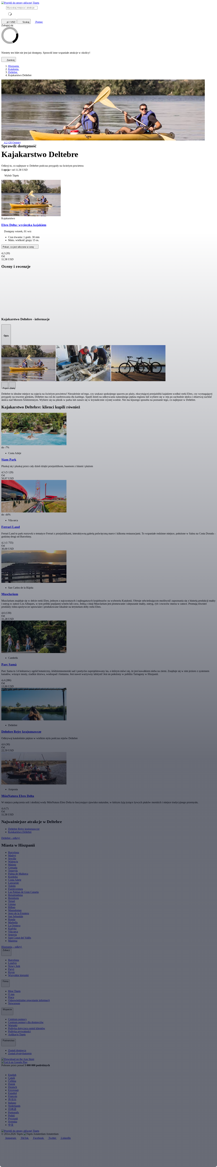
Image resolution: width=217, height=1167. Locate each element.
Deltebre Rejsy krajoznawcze (24, 828)
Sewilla (12, 858)
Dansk (11, 1084)
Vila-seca (13, 931)
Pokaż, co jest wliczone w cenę (18, 247)
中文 (11, 1124)
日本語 (12, 1109)
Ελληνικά (13, 1090)
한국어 (12, 1099)
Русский (13, 1118)
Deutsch (12, 1087)
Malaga (12, 864)
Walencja (13, 861)
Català (11, 1077)
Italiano (12, 1102)
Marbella (13, 922)
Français (12, 1096)
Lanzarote (13, 882)
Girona (12, 904)
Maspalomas (15, 910)
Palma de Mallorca (18, 873)
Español (12, 1093)
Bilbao (11, 907)
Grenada (12, 867)
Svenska (12, 1121)
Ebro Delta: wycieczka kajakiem (23, 225)
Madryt (12, 855)
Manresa (12, 940)
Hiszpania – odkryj (11, 946)
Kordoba (13, 876)
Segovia (12, 934)
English (12, 1074)
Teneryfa (13, 870)
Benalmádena (15, 895)
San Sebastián (15, 916)
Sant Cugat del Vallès (19, 937)
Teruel (11, 901)
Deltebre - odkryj (10, 838)
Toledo (12, 885)
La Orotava (14, 925)
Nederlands (14, 1105)
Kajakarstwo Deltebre (20, 832)
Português (13, 1112)
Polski (11, 1115)
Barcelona (13, 852)
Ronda (11, 919)
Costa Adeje (14, 879)
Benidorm (13, 898)
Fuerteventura (15, 889)
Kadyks (12, 928)
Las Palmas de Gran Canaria (23, 892)
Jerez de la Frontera (18, 913)
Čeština (12, 1081)
